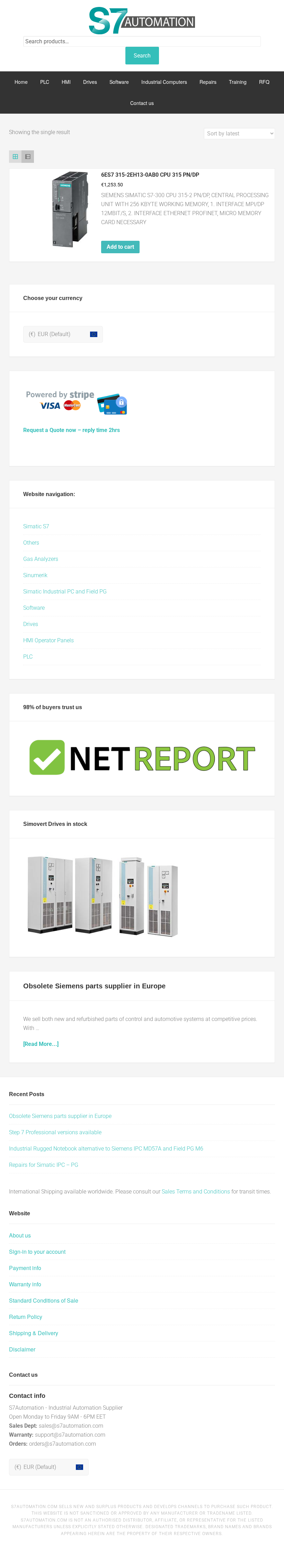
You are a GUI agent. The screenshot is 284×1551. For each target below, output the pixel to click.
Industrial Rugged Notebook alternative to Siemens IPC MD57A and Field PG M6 (106, 1148)
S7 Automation (142, 21)
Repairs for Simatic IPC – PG (43, 1165)
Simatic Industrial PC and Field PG (65, 591)
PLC (28, 656)
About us (20, 1235)
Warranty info (25, 1284)
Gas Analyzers (40, 559)
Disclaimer (22, 1349)
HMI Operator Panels (48, 640)
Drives (30, 624)
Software (34, 608)
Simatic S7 (36, 526)
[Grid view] (15, 156)
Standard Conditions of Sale (43, 1300)
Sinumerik (35, 575)
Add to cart (120, 247)
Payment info (25, 1268)
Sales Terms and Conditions (196, 1191)
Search (142, 55)
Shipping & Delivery (33, 1333)
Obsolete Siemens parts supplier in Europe (94, 986)
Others (31, 542)
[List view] (27, 156)
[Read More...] (41, 1044)
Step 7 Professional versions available (55, 1132)
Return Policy (25, 1317)
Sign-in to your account (37, 1251)
